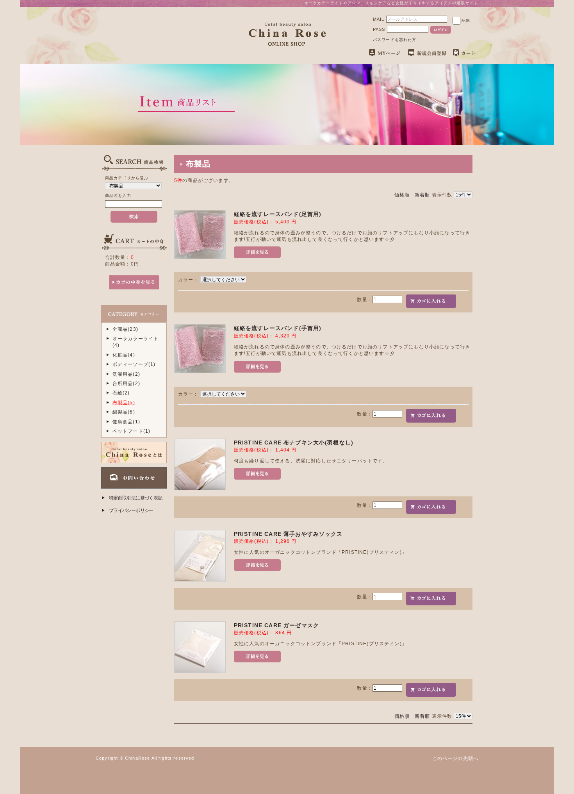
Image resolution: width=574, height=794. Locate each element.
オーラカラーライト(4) (135, 342)
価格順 (402, 194)
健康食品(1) (126, 421)
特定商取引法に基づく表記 (135, 497)
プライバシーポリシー (131, 510)
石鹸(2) (121, 392)
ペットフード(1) (131, 431)
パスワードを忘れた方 (395, 39)
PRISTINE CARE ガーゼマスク (276, 625)
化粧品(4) (123, 354)
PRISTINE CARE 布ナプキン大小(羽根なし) (293, 442)
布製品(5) (123, 402)
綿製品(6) (123, 411)
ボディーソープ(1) (134, 364)
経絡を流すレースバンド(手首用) (278, 328)
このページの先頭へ (455, 758)
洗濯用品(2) (126, 373)
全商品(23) (125, 329)
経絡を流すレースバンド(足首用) (278, 214)
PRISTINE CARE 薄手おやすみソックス (288, 534)
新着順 (422, 194)
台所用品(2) (126, 383)
